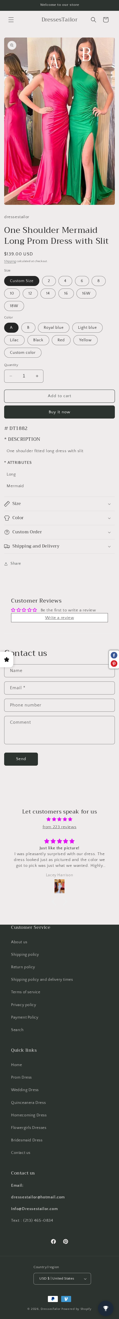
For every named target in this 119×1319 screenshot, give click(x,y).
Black (38, 340)
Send (21, 758)
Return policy (23, 967)
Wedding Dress (25, 1090)
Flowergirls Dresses (28, 1128)
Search (17, 1030)
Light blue (87, 327)
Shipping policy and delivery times (42, 979)
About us (19, 942)
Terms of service (25, 992)
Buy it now (59, 412)
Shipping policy (25, 954)
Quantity (11, 365)
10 (12, 293)
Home (16, 1065)
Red (61, 340)
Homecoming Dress (29, 1115)
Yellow (85, 340)
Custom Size (21, 281)
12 (30, 293)
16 (66, 293)
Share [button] (16, 563)
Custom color (23, 352)
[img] (59, 819)
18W (14, 306)
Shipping (10, 261)
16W (86, 293)
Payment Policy (24, 1017)
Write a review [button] (59, 617)
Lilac (14, 340)
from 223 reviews (60, 827)
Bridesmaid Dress (27, 1140)
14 (48, 293)
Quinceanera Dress (28, 1103)
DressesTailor (51, 1309)
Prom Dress (21, 1077)
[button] (11, 20)
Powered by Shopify (76, 1309)
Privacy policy (23, 1005)
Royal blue (54, 327)
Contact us (20, 1153)
